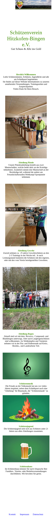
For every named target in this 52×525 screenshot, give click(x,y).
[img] (33, 4)
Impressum (24, 514)
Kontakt (12, 514)
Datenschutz (38, 514)
